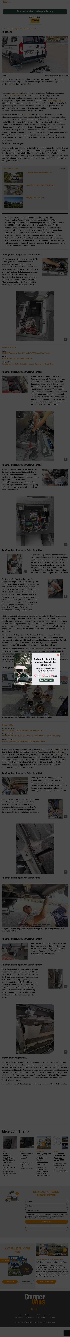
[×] (35, 668)
